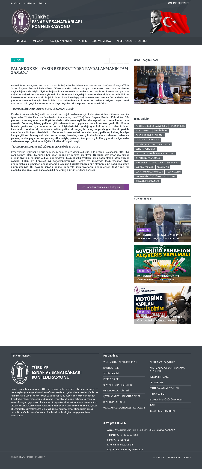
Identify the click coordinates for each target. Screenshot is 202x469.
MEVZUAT (39, 40)
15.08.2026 (144, 271)
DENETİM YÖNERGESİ (145, 149)
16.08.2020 (18, 60)
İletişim (42, 3)
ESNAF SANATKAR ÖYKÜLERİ (149, 172)
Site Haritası (29, 3)
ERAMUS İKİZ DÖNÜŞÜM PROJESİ (151, 176)
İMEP (173, 176)
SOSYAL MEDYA (101, 40)
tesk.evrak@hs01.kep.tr (131, 449)
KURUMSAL (20, 40)
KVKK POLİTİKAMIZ (144, 167)
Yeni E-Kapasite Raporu (131, 40)
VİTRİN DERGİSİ (143, 130)
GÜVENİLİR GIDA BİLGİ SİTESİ (149, 135)
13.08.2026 (144, 312)
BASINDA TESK (178, 126)
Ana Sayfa (15, 3)
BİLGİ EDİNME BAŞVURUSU (148, 158)
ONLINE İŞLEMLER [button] (178, 3)
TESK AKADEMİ (173, 172)
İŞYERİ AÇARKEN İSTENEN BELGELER (153, 144)
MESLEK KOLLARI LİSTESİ (147, 140)
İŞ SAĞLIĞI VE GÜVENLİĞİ (147, 181)
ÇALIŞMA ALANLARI (61, 40)
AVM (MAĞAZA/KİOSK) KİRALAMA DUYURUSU (157, 162)
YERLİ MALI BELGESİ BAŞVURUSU (151, 126)
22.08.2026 (144, 230)
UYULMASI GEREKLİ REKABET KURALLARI (155, 153)
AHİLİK (83, 40)
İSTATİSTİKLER (161, 130)
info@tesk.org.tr (125, 444)
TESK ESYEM (163, 167)
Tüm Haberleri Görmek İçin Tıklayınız (100, 187)
